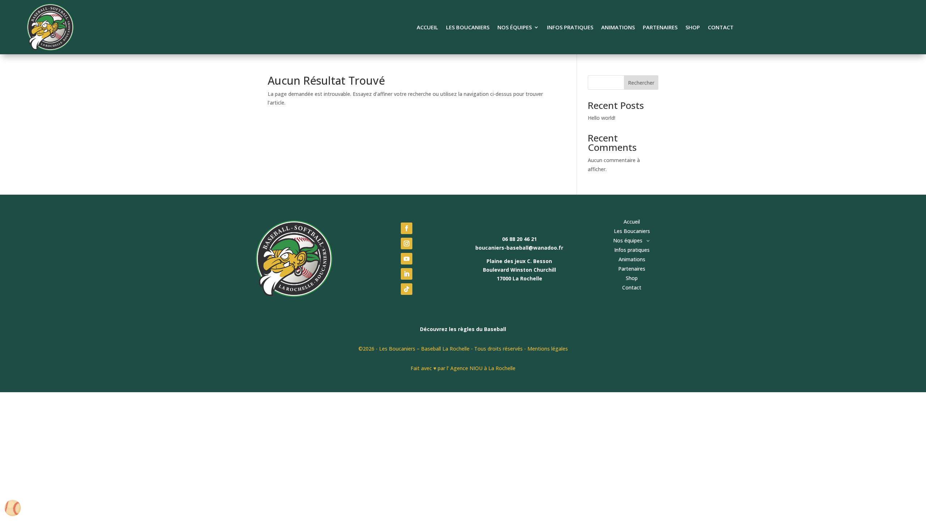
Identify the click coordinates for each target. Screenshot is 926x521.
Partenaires (660, 28)
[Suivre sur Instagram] (406, 243)
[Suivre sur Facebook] (406, 228)
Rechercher (641, 82)
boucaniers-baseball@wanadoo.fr (519, 247)
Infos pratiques (570, 28)
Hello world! (601, 117)
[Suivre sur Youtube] (406, 258)
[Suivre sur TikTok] (406, 289)
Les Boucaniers (467, 28)
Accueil (427, 28)
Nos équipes (514, 28)
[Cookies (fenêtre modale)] (12, 508)
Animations (618, 28)
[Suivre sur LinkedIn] (406, 274)
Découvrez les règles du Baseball (463, 329)
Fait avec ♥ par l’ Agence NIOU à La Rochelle (463, 368)
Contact (721, 28)
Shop (692, 28)
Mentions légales (547, 348)
